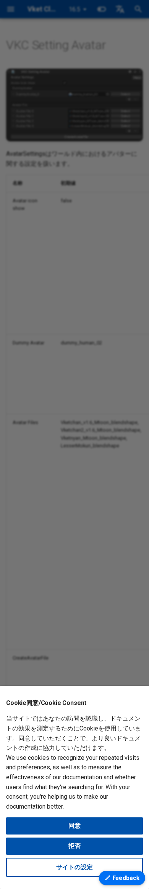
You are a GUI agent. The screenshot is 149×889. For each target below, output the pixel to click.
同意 (74, 825)
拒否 (74, 845)
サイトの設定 (74, 867)
